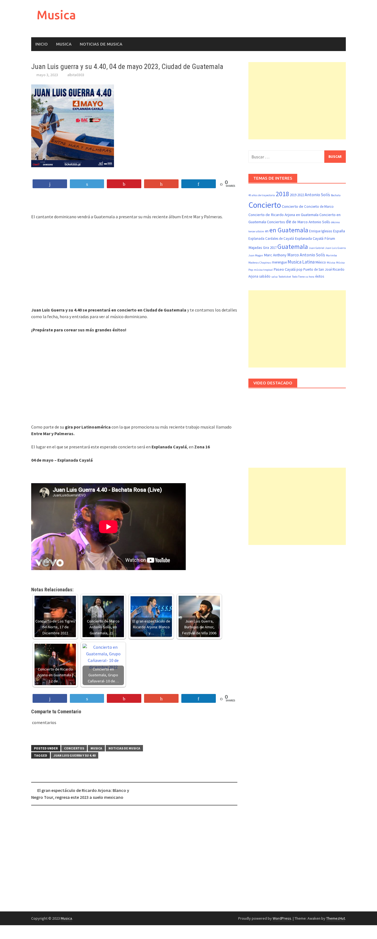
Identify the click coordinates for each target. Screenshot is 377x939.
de (288, 222)
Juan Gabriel (316, 248)
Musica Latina (301, 262)
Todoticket (284, 276)
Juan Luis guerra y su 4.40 (74, 755)
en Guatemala (288, 230)
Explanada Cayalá (309, 238)
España (339, 230)
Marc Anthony (275, 254)
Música (331, 262)
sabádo (264, 276)
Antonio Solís (317, 194)
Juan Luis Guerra (335, 248)
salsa (274, 276)
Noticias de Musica (101, 44)
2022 (300, 195)
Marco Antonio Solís (306, 254)
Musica (56, 15)
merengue (279, 262)
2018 (282, 194)
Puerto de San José (317, 269)
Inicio (41, 44)
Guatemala (292, 247)
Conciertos (74, 748)
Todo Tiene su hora (303, 276)
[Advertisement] (134, 265)
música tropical (263, 270)
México (320, 262)
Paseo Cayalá (285, 269)
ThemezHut (335, 918)
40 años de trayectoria (261, 195)
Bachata (336, 195)
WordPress (282, 918)
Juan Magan (255, 255)
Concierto (264, 205)
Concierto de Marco (319, 206)
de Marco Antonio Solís (311, 221)
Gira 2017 (270, 247)
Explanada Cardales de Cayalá (271, 238)
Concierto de (292, 206)
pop (299, 269)
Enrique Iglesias (320, 231)
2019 (293, 195)
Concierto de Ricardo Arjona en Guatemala (283, 214)
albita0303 (75, 74)
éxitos (319, 276)
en (267, 231)
